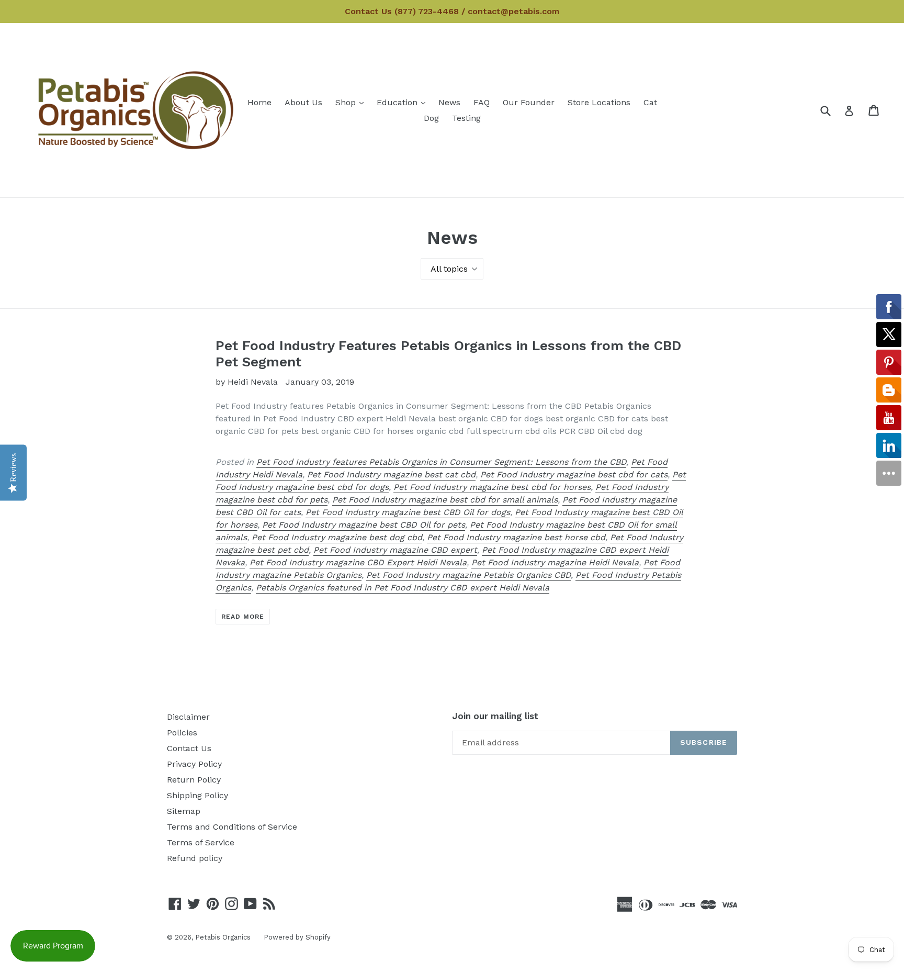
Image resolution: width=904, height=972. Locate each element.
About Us (303, 102)
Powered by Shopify (297, 937)
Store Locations (599, 102)
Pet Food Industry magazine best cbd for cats (574, 474)
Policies (182, 733)
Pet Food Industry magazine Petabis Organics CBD (468, 575)
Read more (242, 616)
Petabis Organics (223, 937)
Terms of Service (200, 842)
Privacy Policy (194, 764)
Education (404, 102)
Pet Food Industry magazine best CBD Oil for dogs (408, 512)
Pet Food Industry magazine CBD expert (395, 550)
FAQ (481, 102)
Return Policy (194, 780)
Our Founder (529, 102)
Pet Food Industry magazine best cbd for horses (492, 487)
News (449, 102)
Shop (352, 102)
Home (259, 102)
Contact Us (189, 748)
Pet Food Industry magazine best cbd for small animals (445, 500)
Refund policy (194, 858)
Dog (431, 118)
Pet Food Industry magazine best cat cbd (391, 474)
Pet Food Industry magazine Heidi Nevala (555, 562)
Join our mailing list (495, 716)
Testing (466, 118)
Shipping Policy (197, 795)
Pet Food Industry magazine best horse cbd (516, 537)
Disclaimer (188, 717)
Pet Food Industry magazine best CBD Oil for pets (363, 525)
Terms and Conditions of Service (232, 827)
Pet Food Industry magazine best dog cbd (337, 537)
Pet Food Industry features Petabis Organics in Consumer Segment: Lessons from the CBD (441, 462)
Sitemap (183, 811)
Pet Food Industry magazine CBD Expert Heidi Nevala (358, 562)
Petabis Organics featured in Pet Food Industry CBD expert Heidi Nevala (402, 588)
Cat (650, 102)
